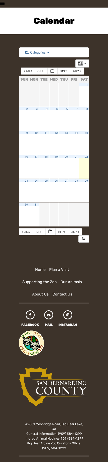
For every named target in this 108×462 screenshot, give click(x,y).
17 (36, 156)
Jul (41, 71)
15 (86, 133)
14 (76, 133)
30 (26, 204)
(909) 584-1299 (70, 434)
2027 (76, 71)
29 (86, 180)
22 (86, 156)
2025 (29, 71)
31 (36, 204)
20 (66, 156)
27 (66, 180)
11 (46, 133)
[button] (84, 239)
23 (26, 180)
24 (36, 180)
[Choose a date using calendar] (52, 71)
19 (56, 156)
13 (66, 133)
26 (56, 180)
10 (36, 133)
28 (76, 180)
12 (56, 133)
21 (76, 156)
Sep (63, 71)
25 (46, 180)
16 (26, 156)
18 (46, 156)
